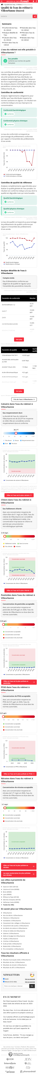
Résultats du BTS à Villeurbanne (14, 967)
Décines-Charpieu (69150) (11, 900)
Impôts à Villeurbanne (10, 939)
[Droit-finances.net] (28, 1063)
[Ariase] (10, 1072)
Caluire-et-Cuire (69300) (11, 889)
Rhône (19, 5)
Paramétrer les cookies (22, 1048)
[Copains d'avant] (10, 1067)
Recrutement (31, 1047)
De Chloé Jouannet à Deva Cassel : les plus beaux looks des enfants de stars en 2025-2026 (18, 1003)
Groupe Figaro (17, 1050)
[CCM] (10, 1059)
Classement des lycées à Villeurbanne (16, 926)
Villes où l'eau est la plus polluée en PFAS (18, 774)
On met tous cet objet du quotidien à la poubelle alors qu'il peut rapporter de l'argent (17, 1028)
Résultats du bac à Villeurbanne (14, 962)
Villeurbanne (7, 913)
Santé (6, 979)
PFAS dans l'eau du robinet (27, 34)
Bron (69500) (7, 892)
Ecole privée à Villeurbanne (12, 944)
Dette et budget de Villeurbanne (14, 936)
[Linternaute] (10, 1063)
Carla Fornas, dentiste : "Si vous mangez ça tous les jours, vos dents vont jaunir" (18, 1036)
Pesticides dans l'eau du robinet (28, 29)
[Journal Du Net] (28, 1059)
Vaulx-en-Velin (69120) (10, 887)
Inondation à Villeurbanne (12, 921)
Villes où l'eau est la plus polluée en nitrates (15, 866)
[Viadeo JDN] (28, 1067)
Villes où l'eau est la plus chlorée (18, 590)
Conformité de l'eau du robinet (10, 29)
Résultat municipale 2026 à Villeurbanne (17, 960)
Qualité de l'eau (10, 5)
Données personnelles (8, 1048)
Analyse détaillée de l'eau (11, 34)
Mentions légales (7, 1050)
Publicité (23, 1047)
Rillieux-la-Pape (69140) (11, 897)
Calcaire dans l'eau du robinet (10, 39)
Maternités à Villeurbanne (12, 946)
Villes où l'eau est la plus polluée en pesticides (15, 682)
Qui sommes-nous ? (8, 1047)
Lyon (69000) (7, 894)
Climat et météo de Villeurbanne (14, 931)
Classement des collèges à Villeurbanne (16, 923)
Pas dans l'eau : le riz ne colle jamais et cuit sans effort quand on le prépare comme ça (18, 1011)
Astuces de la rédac (10, 982)
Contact (18, 1047)
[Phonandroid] (28, 1071)
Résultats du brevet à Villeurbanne (15, 965)
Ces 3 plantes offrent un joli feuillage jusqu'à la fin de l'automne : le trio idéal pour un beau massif (19, 1019)
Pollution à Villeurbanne (11, 918)
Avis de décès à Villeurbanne (13, 915)
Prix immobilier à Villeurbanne (13, 949)
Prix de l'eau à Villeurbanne (23, 399)
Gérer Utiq (33, 1048)
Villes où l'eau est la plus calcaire (18, 495)
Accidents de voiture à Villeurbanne (15, 928)
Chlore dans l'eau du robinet (11, 44)
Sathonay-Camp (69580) (11, 902)
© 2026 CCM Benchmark (29, 1050)
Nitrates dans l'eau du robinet (27, 39)
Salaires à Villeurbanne (11, 933)
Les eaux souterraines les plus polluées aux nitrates (17, 874)
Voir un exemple (30, 979)
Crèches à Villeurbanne (11, 941)
